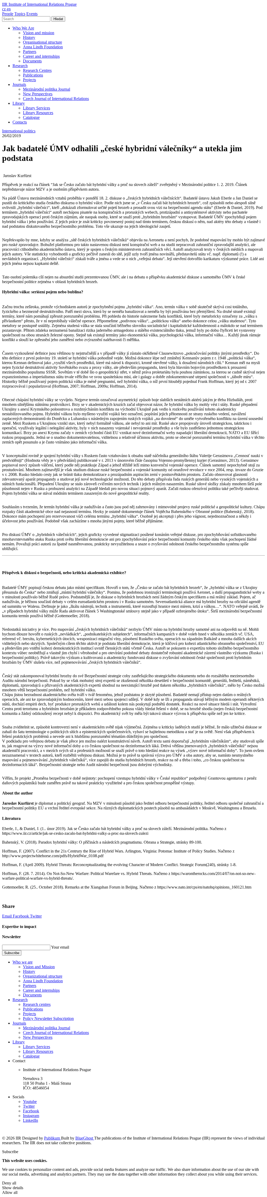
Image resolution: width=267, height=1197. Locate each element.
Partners (29, 51)
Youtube (30, 1101)
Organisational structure (42, 42)
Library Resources (38, 112)
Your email (60, 947)
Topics (19, 13)
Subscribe (11, 953)
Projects (29, 80)
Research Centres (37, 70)
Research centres (37, 1004)
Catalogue (31, 117)
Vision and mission (38, 33)
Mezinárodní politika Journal (46, 89)
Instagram (31, 1115)
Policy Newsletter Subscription (48, 1018)
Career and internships (41, 56)
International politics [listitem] (18, 131)
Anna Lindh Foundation (43, 47)
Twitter (36, 916)
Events (32, 13)
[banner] (39, 4)
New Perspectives (37, 94)
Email (7, 916)
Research (20, 65)
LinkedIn (30, 1120)
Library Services (36, 108)
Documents (32, 61)
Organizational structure (42, 976)
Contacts (20, 122)
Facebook (21, 916)
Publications (33, 75)
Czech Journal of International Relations (56, 98)
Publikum (52, 1138)
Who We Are (23, 28)
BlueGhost (84, 1138)
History (29, 37)
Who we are (23, 962)
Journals (19, 84)
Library (19, 103)
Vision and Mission (39, 967)
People (7, 13)
